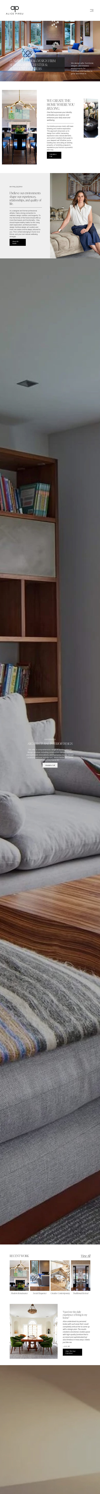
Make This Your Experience (70, 1352)
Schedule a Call (53, 155)
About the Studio (15, 242)
